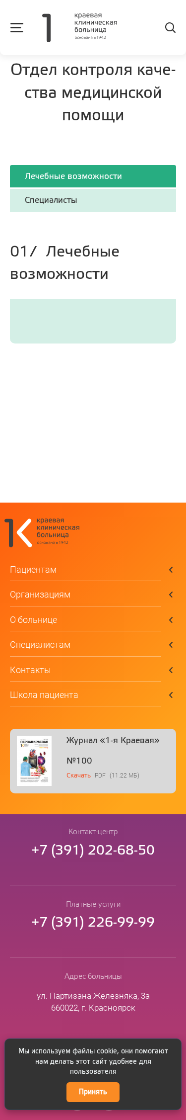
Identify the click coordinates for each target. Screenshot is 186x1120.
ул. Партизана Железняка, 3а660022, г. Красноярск (93, 1002)
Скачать (78, 776)
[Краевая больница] (79, 28)
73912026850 (93, 851)
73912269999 (93, 923)
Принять (93, 1092)
